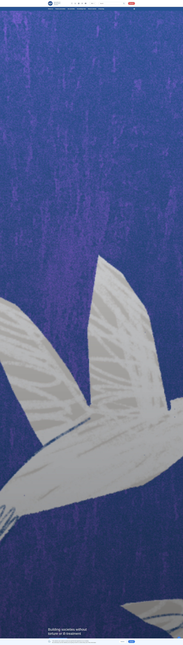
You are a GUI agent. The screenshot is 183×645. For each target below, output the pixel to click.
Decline (122, 641)
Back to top (179, 638)
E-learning (101, 8)
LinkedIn (75, 3)
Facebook (71, 3)
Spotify (78, 3)
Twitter (82, 3)
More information (92, 642)
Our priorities (71, 8)
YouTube (85, 3)
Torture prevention (60, 8)
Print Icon (134, 9)
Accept (131, 641)
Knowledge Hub (81, 8)
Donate (131, 3)
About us (50, 8)
